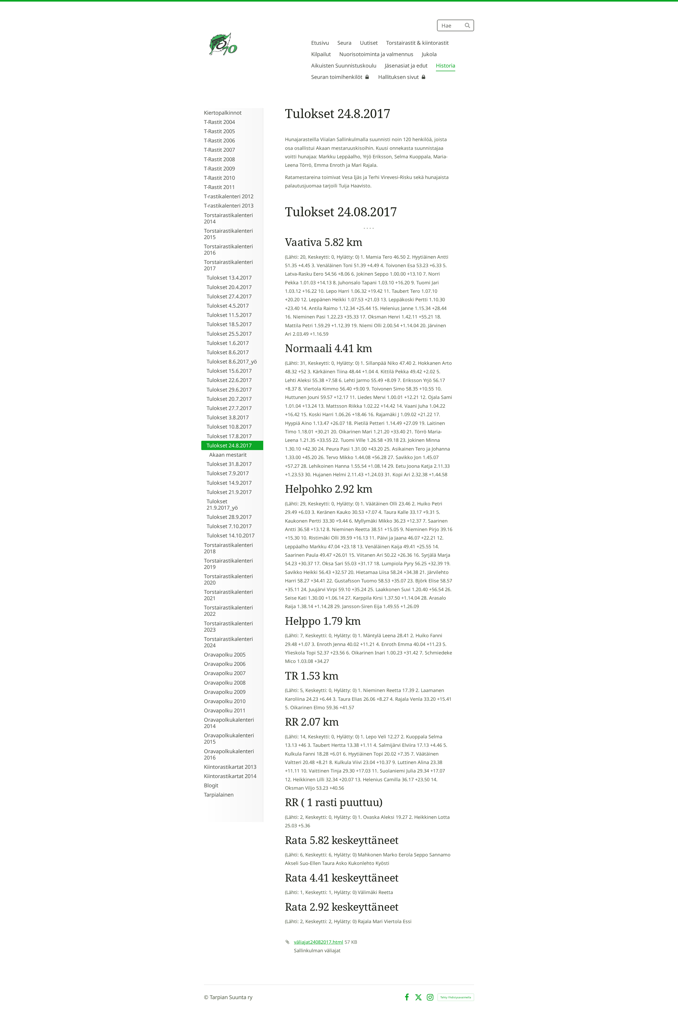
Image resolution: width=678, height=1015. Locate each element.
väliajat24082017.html (318, 942)
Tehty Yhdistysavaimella (455, 997)
